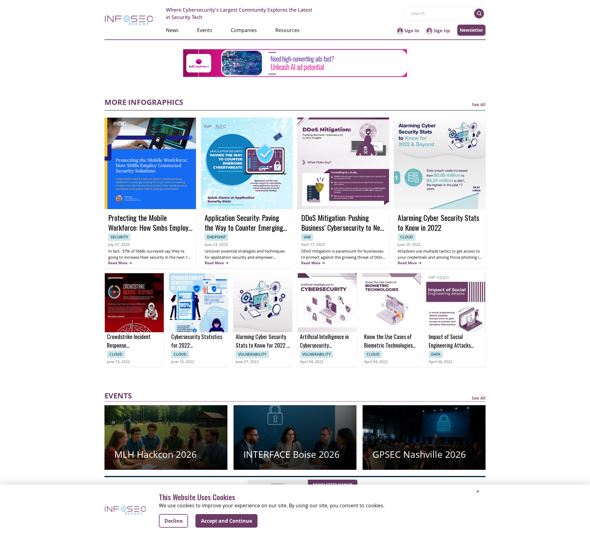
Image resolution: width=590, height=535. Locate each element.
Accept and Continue (226, 520)
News (172, 30)
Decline (173, 520)
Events (204, 30)
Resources (287, 30)
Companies (244, 30)
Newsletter (471, 30)
